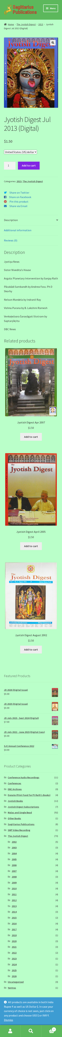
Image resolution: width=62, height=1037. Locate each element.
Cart (47, 1028)
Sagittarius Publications (21, 824)
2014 (14, 911)
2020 (14, 941)
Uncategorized (16, 981)
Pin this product (18, 201)
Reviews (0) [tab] (10, 240)
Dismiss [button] (8, 1020)
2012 (14, 900)
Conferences (14, 783)
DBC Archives (15, 789)
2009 (14, 882)
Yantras (12, 987)
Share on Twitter (19, 192)
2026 (14, 976)
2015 (14, 917)
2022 (14, 952)
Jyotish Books (15, 800)
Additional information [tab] (17, 230)
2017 (14, 929)
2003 (14, 847)
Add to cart (29, 165)
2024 (14, 964)
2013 (40, 24)
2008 (14, 876)
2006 (14, 865)
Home (11, 24)
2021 (14, 946)
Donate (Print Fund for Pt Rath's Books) (29, 795)
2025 (14, 970)
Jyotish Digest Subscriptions (23, 806)
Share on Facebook (20, 197)
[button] (53, 42)
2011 (14, 894)
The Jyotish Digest (26, 24)
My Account (10, 1031)
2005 (14, 859)
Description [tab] (11, 220)
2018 (14, 935)
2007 (14, 871)
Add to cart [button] (31, 436)
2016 (14, 923)
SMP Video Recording (19, 830)
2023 (14, 958)
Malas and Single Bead (20, 812)
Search (31, 1031)
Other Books (14, 818)
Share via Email (18, 206)
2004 (14, 853)
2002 (14, 841)
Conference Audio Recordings (23, 777)
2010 (14, 888)
